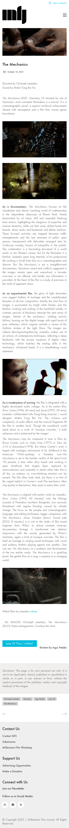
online (33, 611)
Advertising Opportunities (16, 765)
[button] (65, 15)
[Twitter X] (21, 805)
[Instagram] (5, 805)
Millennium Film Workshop (17, 747)
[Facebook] (13, 805)
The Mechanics (10, 703)
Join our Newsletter (13, 788)
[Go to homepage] (14, 15)
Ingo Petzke (39, 699)
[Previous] (6, 41)
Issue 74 (51, 699)
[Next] (63, 41)
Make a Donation (12, 771)
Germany (27, 699)
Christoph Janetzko (11, 699)
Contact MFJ (9, 736)
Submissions (8, 742)
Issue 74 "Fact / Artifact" (19, 643)
